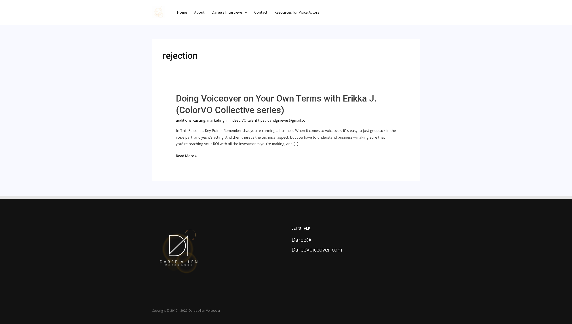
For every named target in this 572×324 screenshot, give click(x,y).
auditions (183, 120)
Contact (260, 12)
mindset (233, 120)
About (199, 12)
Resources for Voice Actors (296, 12)
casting (199, 120)
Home (182, 12)
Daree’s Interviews (227, 12)
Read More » (186, 156)
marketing (216, 120)
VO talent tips (253, 120)
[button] (245, 12)
